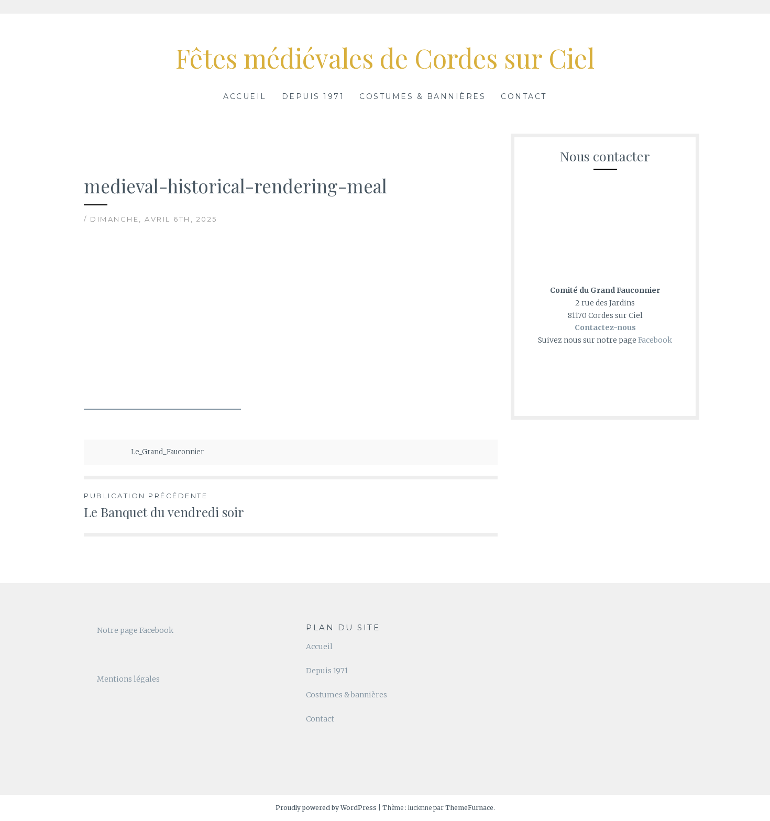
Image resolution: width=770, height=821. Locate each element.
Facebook (655, 340)
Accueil (245, 96)
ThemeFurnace (469, 808)
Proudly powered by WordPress (326, 808)
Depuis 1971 (313, 96)
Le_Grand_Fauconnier (167, 451)
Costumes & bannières (422, 96)
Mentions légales (128, 679)
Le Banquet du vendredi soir (164, 505)
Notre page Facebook (135, 630)
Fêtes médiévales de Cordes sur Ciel (385, 57)
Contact (524, 96)
